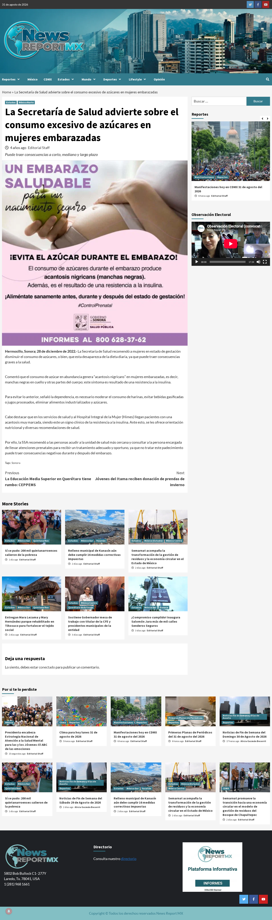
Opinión (159, 79)
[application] (231, 244)
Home (6, 92)
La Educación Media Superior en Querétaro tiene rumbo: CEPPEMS (48, 478)
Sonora (16, 462)
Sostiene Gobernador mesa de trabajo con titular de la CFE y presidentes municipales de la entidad (90, 623)
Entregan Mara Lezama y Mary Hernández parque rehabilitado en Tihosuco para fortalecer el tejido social (29, 623)
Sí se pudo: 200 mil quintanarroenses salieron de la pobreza (31, 553)
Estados (64, 79)
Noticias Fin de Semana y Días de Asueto (241, 716)
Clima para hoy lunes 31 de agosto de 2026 (78, 734)
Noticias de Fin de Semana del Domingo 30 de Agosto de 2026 (244, 734)
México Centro (174, 540)
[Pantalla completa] (265, 262)
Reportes (9, 79)
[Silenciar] (258, 262)
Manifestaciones (204, 177)
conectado (47, 667)
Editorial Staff (39, 147)
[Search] (267, 79)
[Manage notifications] (9, 911)
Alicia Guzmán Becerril (253, 741)
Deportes (110, 79)
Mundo (86, 79)
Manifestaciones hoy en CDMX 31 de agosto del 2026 (135, 734)
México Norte (26, 102)
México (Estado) (153, 540)
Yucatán (101, 540)
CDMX (48, 79)
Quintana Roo (41, 540)
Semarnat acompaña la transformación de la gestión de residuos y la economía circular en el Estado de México (157, 557)
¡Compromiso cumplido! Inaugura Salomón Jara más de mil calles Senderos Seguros (155, 621)
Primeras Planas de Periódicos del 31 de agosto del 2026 (190, 734)
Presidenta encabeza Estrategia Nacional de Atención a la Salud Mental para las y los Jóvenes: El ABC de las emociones (26, 740)
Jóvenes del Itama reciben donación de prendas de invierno (140, 478)
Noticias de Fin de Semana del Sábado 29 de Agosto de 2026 (80, 800)
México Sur (24, 540)
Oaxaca (164, 607)
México (32, 79)
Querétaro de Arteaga (80, 607)
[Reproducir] (197, 262)
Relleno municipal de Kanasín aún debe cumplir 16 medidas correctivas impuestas (94, 555)
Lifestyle (135, 79)
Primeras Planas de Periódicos (185, 717)
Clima (63, 722)
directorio (128, 858)
